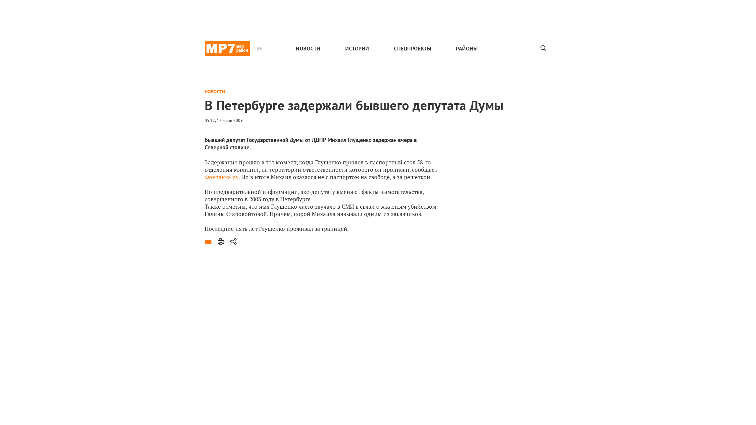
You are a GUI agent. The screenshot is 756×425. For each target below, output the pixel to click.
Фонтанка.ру (222, 177)
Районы (467, 48)
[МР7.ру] (227, 48)
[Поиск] (544, 48)
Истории (357, 48)
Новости (308, 48)
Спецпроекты (412, 48)
